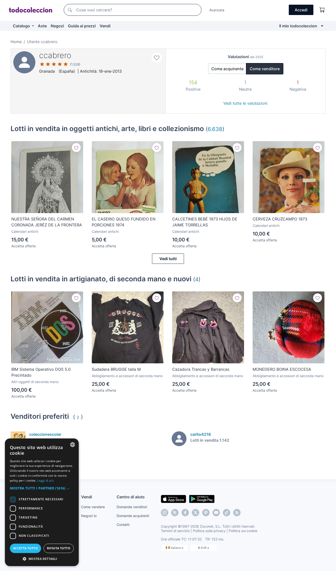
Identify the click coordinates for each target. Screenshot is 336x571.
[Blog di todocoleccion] (237, 512)
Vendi (105, 25)
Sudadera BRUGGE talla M (116, 369)
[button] (42, 488)
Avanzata (216, 10)
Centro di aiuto (131, 496)
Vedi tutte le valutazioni (245, 103)
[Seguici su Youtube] (216, 512)
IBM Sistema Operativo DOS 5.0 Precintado (41, 372)
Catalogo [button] (22, 25)
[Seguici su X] (195, 512)
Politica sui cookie (243, 531)
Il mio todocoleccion (298, 25)
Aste (42, 25)
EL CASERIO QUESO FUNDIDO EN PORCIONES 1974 (123, 222)
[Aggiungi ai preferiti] (157, 57)
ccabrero (55, 55)
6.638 (215, 129)
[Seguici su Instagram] (164, 512)
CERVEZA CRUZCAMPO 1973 (280, 219)
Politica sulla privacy (209, 531)
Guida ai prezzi (82, 25)
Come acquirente (227, 68)
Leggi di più (45, 480)
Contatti (123, 524)
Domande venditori (132, 507)
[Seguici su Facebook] (185, 512)
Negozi (57, 25)
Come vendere (93, 507)
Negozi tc (89, 516)
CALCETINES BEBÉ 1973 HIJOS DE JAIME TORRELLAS (204, 222)
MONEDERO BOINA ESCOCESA (282, 369)
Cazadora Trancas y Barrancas (200, 369)
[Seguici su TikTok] (226, 512)
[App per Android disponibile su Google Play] (201, 498)
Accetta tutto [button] (25, 548)
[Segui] (76, 147)
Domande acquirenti (133, 516)
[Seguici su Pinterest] (206, 512)
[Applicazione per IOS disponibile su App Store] (173, 498)
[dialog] (42, 502)
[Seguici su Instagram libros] (175, 512)
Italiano (176, 548)
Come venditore (265, 68)
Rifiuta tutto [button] (58, 548)
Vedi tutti (168, 258)
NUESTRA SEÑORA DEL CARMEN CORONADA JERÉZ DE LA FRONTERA (46, 222)
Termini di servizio (175, 531)
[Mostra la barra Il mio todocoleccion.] (322, 26)
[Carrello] (322, 10)
